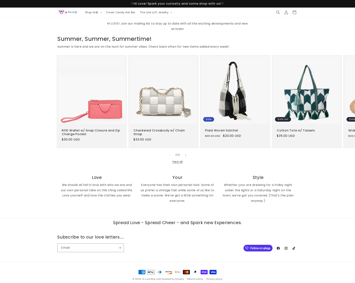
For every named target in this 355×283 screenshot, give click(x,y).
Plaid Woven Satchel (221, 130)
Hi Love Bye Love (151, 278)
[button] (93, 12)
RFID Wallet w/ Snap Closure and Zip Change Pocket (91, 132)
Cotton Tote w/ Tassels (296, 130)
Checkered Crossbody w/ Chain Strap (159, 132)
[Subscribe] (120, 247)
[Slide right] (186, 155)
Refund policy (195, 278)
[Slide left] (169, 155)
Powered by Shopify (173, 278)
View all (177, 162)
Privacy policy (214, 278)
